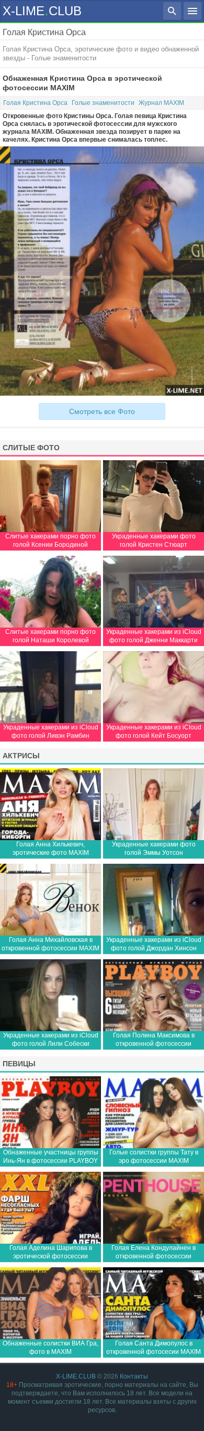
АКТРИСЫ (21, 755)
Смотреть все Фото (102, 411)
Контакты (134, 1376)
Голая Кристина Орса (35, 103)
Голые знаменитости (103, 103)
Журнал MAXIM (161, 103)
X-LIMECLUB (42, 10)
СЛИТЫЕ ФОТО (31, 447)
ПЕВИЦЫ (19, 1063)
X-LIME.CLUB (76, 1376)
